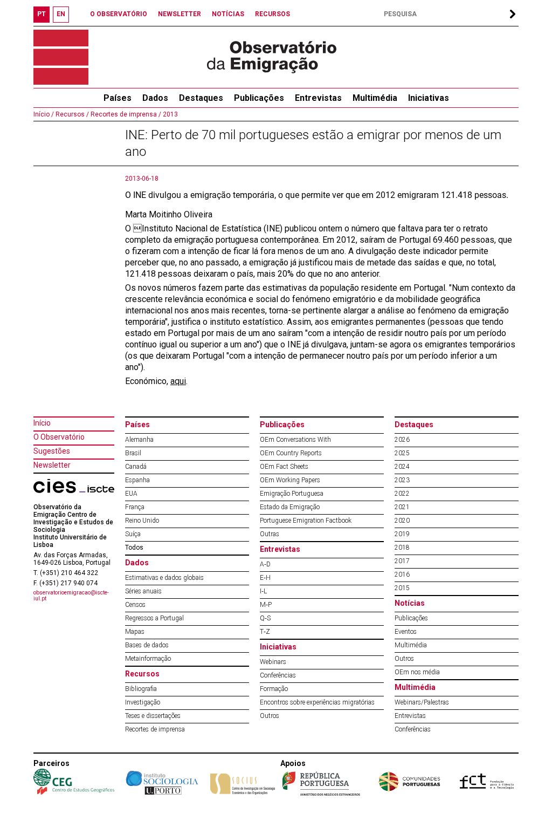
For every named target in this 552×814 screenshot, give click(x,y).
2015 (402, 588)
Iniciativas (428, 98)
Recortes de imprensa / (125, 114)
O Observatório (59, 437)
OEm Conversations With (295, 439)
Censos (135, 604)
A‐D (265, 564)
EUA (131, 493)
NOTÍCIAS (228, 14)
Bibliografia (141, 689)
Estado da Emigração (290, 507)
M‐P (266, 604)
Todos (134, 547)
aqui (178, 381)
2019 (402, 534)
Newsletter (52, 465)
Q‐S (265, 618)
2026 (402, 439)
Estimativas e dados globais (164, 578)
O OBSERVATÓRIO (118, 14)
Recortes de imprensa (155, 729)
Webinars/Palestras (422, 702)
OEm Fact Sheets (284, 466)
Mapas (134, 631)
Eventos (406, 631)
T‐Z (265, 631)
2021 (402, 507)
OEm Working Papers (290, 480)
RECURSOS (272, 14)
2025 (402, 453)
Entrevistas (318, 98)
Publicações (259, 98)
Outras (269, 534)
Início (42, 423)
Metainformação (148, 658)
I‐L (263, 591)
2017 (402, 561)
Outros (269, 716)
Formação (274, 689)
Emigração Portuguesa (291, 493)
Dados (155, 98)
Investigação (142, 702)
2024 (402, 466)
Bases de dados (147, 645)
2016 (402, 574)
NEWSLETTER (179, 14)
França (134, 507)
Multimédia (375, 98)
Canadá (136, 466)
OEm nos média (417, 672)
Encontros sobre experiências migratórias (317, 702)
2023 (402, 480)
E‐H (265, 578)
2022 (402, 493)
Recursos (142, 673)
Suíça (133, 534)
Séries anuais (143, 591)
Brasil (133, 453)
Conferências (278, 675)
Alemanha (139, 439)
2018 (402, 547)
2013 (169, 114)
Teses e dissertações (153, 716)
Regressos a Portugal (154, 618)
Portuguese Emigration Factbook (305, 520)
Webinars (273, 662)
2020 (402, 520)
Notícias (410, 603)
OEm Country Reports (291, 453)
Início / (43, 114)
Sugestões (51, 451)
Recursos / (71, 114)
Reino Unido (142, 520)
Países (137, 424)
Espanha (137, 480)
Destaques (201, 98)
